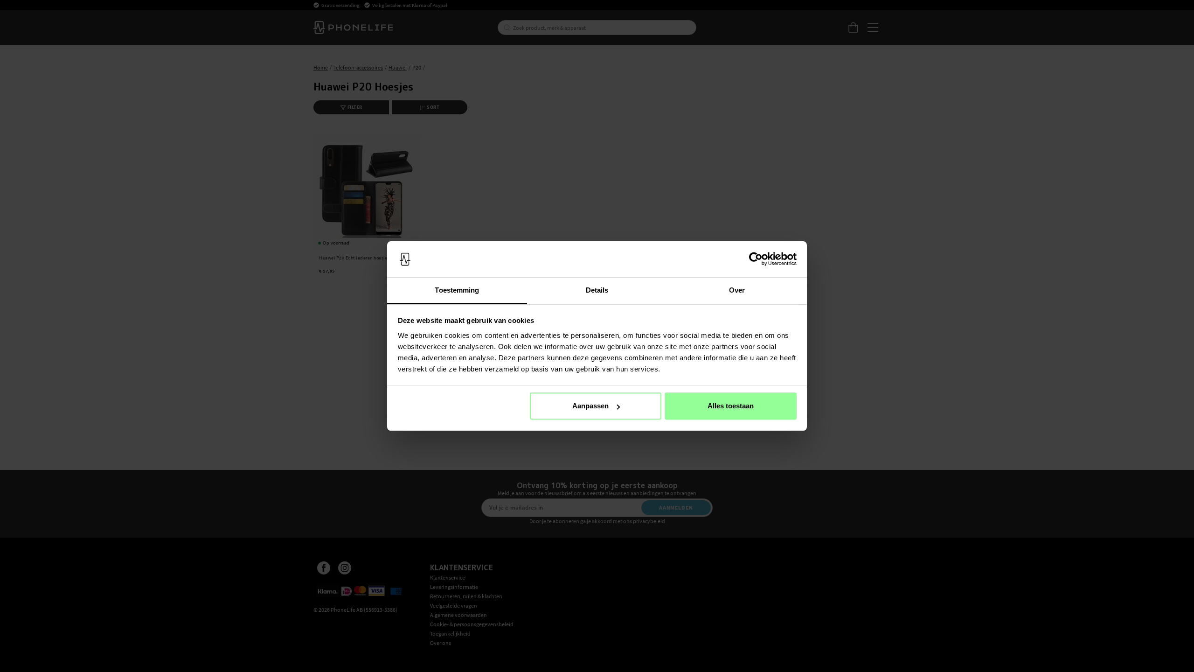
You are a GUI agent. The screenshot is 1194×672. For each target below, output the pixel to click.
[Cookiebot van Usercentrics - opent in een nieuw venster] (756, 259)
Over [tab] (737, 290)
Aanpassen (590, 406)
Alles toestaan (731, 406)
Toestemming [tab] (457, 290)
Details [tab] (597, 290)
